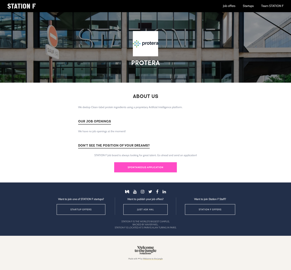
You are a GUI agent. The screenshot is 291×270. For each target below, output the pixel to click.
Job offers (229, 6)
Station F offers (210, 209)
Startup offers (81, 209)
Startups (248, 6)
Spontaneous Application (145, 167)
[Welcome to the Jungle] (145, 253)
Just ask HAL (145, 209)
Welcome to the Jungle (153, 258)
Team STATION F (272, 6)
